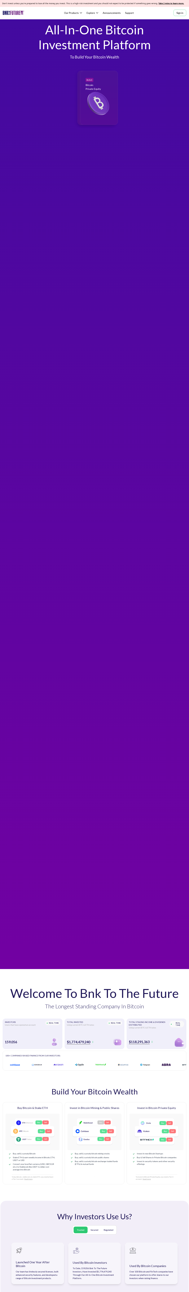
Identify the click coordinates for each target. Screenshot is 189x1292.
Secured (94, 1230)
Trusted (80, 1230)
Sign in (179, 12)
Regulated (108, 1230)
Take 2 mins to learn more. (171, 3)
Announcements (112, 12)
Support (129, 12)
